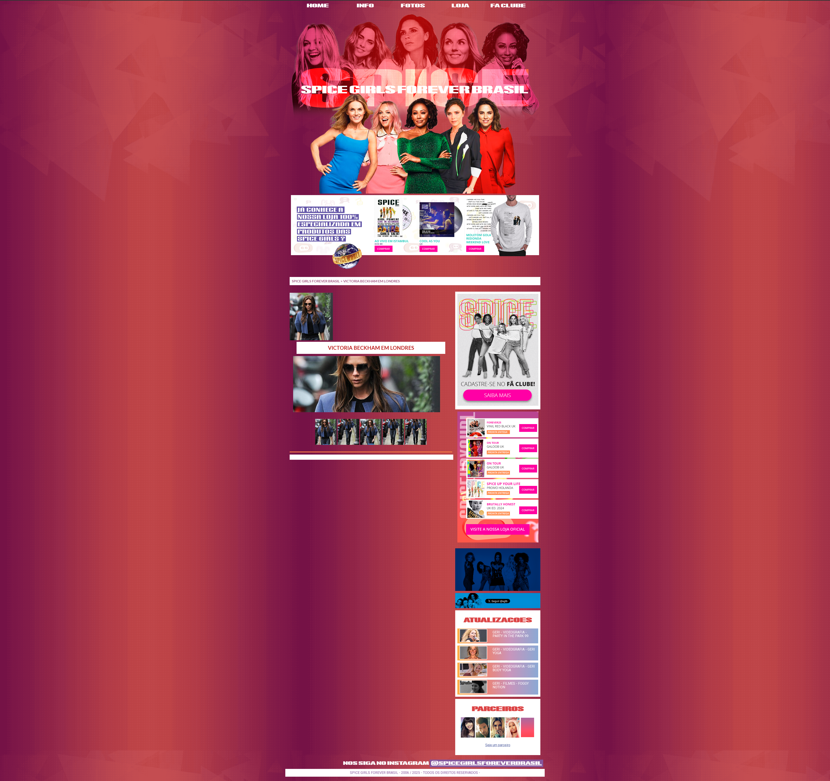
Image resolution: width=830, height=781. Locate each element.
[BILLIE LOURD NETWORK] (498, 736)
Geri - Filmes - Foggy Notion (511, 685)
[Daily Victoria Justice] (468, 736)
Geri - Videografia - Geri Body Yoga (514, 668)
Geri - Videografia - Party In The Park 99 (510, 634)
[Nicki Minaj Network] (513, 736)
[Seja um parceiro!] (527, 736)
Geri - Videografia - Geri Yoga (514, 651)
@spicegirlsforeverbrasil (486, 763)
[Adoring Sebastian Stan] (483, 736)
